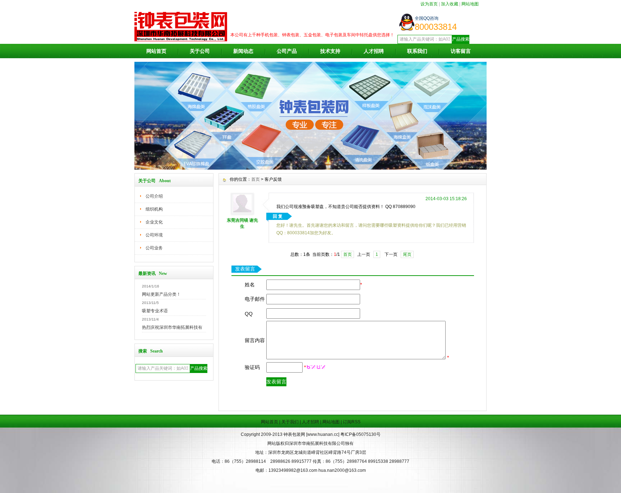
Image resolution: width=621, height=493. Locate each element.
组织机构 (154, 209)
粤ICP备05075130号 (360, 434)
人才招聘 (374, 51)
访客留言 (461, 51)
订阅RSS (351, 421)
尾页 (407, 254)
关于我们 (290, 421)
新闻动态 (243, 51)
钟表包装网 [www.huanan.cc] (312, 434)
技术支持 (330, 51)
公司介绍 (154, 196)
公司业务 (154, 247)
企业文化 (154, 222)
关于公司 (200, 51)
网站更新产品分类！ (161, 294)
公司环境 (154, 235)
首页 (255, 179)
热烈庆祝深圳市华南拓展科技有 (172, 327)
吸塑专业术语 (155, 310)
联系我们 (417, 51)
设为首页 (429, 3)
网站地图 (470, 3)
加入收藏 (449, 3)
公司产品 (287, 51)
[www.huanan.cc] (310, 168)
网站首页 (156, 51)
